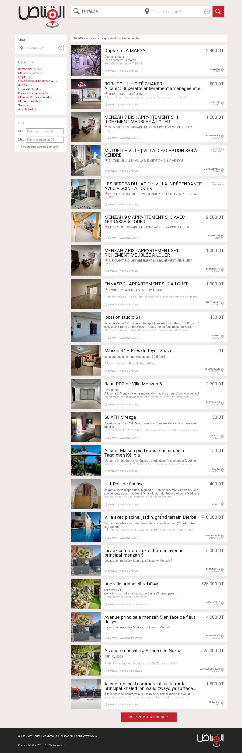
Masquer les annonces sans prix (40, 146)
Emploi (22, 77)
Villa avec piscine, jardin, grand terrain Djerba (150, 517)
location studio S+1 (123, 317)
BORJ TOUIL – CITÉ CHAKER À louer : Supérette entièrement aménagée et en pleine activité (153, 88)
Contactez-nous (86, 736)
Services (24, 105)
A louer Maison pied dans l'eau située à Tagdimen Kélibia (144, 453)
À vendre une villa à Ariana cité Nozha (143, 650)
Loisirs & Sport (28, 89)
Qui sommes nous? (29, 736)
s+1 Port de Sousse (124, 484)
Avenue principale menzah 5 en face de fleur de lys (149, 619)
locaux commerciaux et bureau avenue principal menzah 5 (144, 553)
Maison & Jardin (29, 73)
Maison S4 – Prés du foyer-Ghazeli (139, 350)
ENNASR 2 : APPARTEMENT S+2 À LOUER (146, 284)
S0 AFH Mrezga (120, 417)
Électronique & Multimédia (35, 81)
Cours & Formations (31, 93)
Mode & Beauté (28, 101)
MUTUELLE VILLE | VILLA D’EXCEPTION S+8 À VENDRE (150, 153)
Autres (22, 85)
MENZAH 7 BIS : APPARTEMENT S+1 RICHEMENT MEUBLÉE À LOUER (141, 119)
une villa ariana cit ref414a (131, 584)
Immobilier (25, 69)
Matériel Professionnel (33, 97)
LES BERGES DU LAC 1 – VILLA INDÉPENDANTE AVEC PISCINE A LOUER (153, 186)
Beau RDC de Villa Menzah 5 (133, 384)
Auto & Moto (26, 109)
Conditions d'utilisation (58, 736)
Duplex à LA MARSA (124, 50)
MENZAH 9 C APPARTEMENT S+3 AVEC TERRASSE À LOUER (144, 219)
